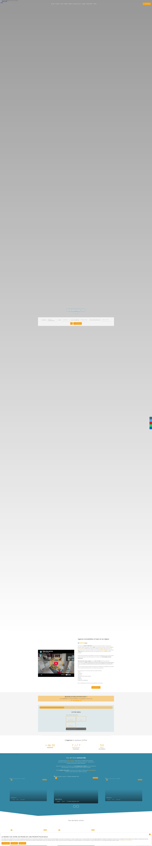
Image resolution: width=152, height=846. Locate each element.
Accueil (53, 3)
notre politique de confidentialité (125, 840)
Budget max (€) (84, 319)
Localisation (65, 319)
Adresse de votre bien (71, 728)
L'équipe (83, 3)
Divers (94, 3)
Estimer (65, 3)
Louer (61, 3)
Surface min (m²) (105, 319)
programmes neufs (77, 3)
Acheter (57, 3)
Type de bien (49, 319)
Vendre (70, 3)
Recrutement (89, 3)
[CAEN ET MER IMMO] (4, 4)
